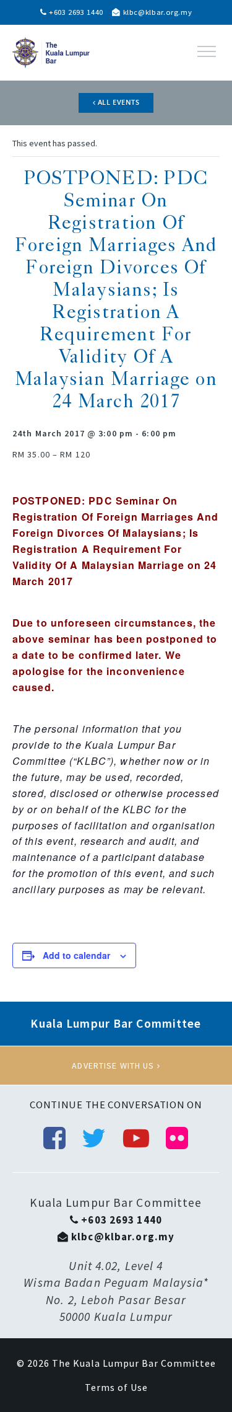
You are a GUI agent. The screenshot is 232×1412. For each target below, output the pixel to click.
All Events (117, 102)
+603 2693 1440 (74, 12)
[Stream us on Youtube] (136, 1138)
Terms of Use (116, 1387)
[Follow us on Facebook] (54, 1138)
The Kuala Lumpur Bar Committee (134, 1363)
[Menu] (207, 51)
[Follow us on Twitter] (94, 1138)
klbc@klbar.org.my (156, 12)
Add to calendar (76, 955)
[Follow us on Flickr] (177, 1138)
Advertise (116, 1065)
